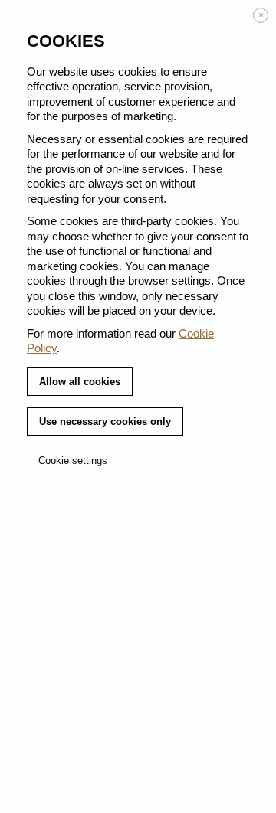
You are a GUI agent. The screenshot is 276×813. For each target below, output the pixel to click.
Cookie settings (72, 460)
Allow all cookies (79, 381)
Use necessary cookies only (105, 421)
